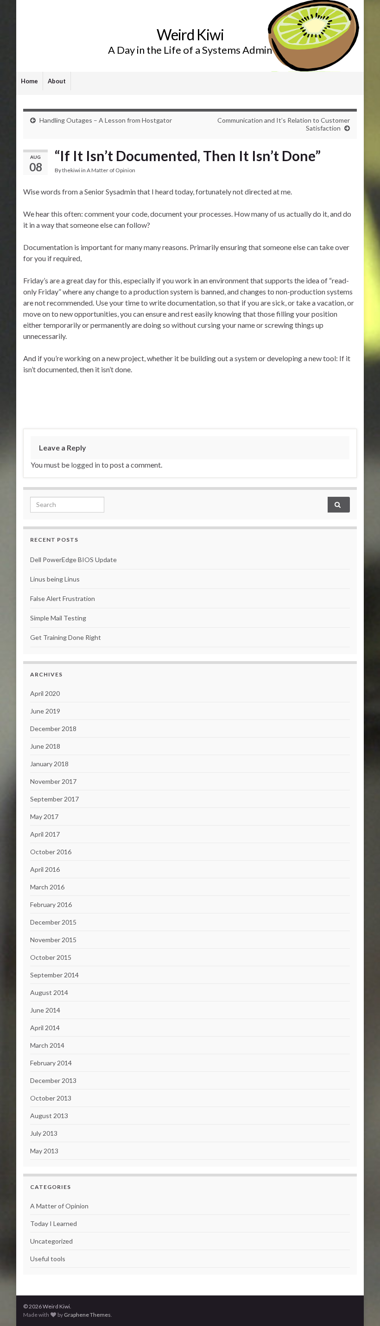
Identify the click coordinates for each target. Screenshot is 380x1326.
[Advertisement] (190, 400)
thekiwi (71, 170)
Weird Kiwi (190, 34)
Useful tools (47, 1259)
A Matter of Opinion (111, 170)
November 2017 (53, 781)
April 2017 (45, 834)
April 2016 (45, 869)
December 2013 (53, 1080)
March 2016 (47, 887)
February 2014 (51, 1063)
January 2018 (49, 764)
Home (29, 81)
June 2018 (45, 746)
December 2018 (53, 728)
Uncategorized (51, 1241)
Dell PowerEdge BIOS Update (73, 559)
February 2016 (51, 904)
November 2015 (53, 940)
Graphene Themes (87, 1314)
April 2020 (45, 693)
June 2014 (45, 1010)
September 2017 (54, 799)
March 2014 (47, 1045)
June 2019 (45, 711)
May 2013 (44, 1151)
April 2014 (45, 1028)
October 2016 (50, 852)
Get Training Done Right (65, 637)
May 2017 (44, 816)
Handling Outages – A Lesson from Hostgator (105, 120)
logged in (85, 464)
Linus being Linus (55, 579)
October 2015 (50, 957)
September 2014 (54, 975)
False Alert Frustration (62, 598)
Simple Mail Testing (58, 618)
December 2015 (53, 922)
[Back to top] (359, 1305)
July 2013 (43, 1133)
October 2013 (50, 1098)
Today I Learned (53, 1223)
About (57, 81)
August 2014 (49, 992)
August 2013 (49, 1116)
